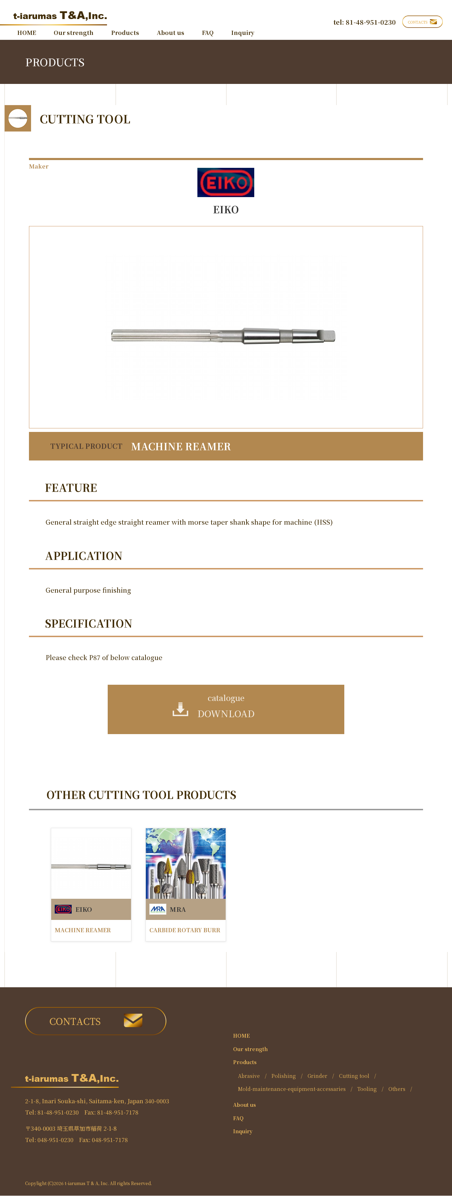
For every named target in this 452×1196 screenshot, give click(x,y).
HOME (26, 32)
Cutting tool (354, 1075)
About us (170, 32)
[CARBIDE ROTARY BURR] (186, 863)
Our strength (74, 32)
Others (396, 1088)
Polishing (284, 1075)
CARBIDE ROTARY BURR (184, 930)
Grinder (317, 1075)
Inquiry (242, 32)
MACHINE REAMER (83, 930)
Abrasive (249, 1075)
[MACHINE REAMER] (91, 863)
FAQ (208, 32)
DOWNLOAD (226, 706)
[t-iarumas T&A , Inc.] (53, 16)
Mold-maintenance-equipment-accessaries (292, 1088)
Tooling (367, 1088)
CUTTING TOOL (85, 118)
